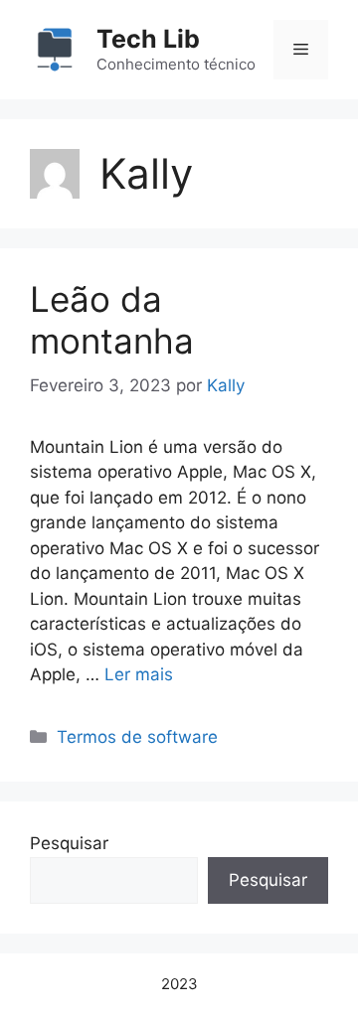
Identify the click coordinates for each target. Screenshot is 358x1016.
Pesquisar (69, 843)
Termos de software (137, 737)
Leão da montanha (112, 320)
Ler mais (138, 674)
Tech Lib (148, 39)
